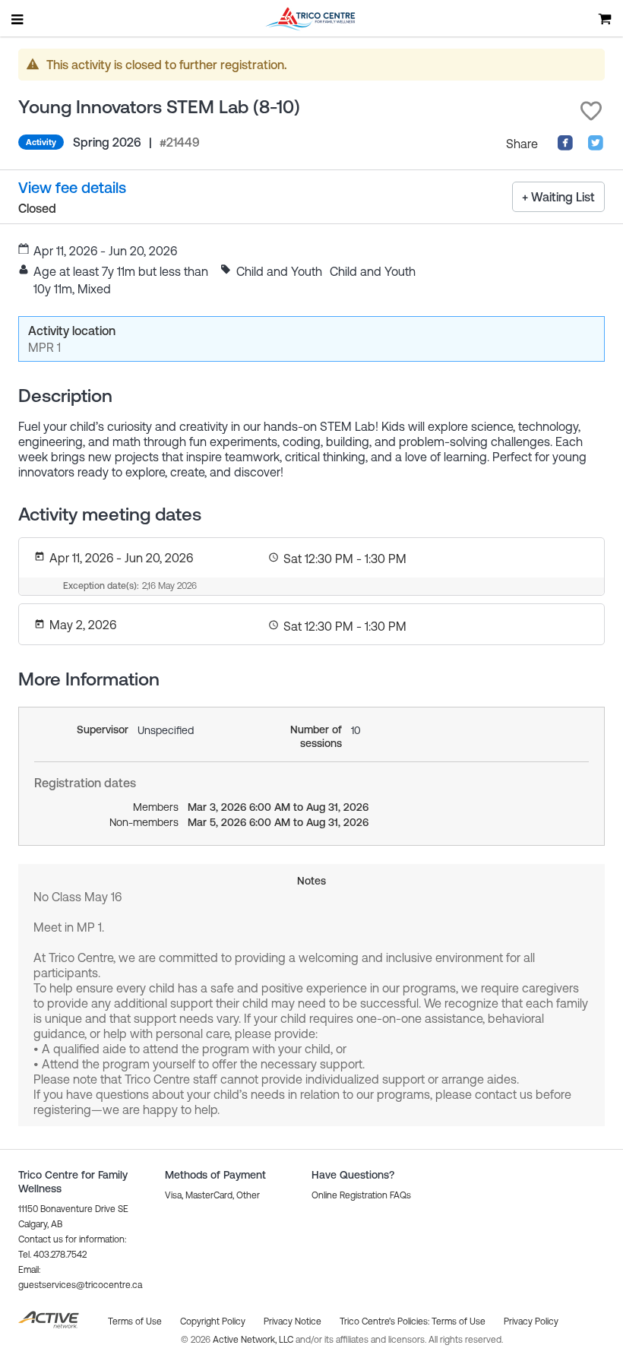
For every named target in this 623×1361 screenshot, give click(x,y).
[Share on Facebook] (565, 147)
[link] (72, 187)
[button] (591, 111)
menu (18, 19)
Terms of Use (458, 1321)
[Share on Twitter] (596, 147)
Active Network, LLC (254, 1339)
